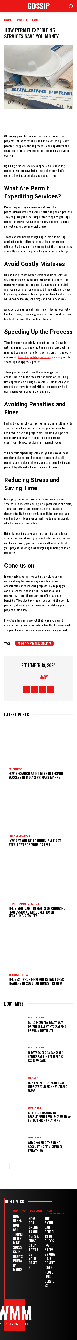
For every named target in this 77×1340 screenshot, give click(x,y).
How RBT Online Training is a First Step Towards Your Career (34, 842)
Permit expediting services (34, 643)
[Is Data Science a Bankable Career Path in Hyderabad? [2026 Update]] (14, 1054)
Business (15, 769)
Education (36, 1018)
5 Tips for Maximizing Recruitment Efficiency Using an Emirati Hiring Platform (49, 1116)
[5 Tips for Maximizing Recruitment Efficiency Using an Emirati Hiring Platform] (14, 1114)
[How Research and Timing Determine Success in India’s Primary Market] (38, 742)
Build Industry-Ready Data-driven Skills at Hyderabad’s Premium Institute (47, 1026)
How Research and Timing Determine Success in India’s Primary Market (36, 775)
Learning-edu (19, 836)
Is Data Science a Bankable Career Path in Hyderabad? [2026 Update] (46, 1056)
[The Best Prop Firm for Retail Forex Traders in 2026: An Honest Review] (38, 948)
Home (8, 20)
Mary (43, 677)
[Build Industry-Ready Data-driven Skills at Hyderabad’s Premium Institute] (14, 1024)
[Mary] (34, 677)
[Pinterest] (38, 121)
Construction (27, 20)
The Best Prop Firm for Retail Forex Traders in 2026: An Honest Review (36, 981)
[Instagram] (34, 689)
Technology (18, 975)
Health (33, 1078)
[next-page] (13, 1166)
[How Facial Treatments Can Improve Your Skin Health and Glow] (14, 1084)
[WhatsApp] (51, 121)
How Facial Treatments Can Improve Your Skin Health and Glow (47, 1086)
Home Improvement (23, 904)
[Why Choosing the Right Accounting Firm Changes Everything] (14, 1144)
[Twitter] (25, 121)
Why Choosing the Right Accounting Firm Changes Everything (45, 1146)
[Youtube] (50, 689)
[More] (64, 121)
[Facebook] (12, 121)
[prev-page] (7, 1166)
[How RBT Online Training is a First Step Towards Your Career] (38, 810)
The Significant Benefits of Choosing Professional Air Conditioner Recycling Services (36, 912)
